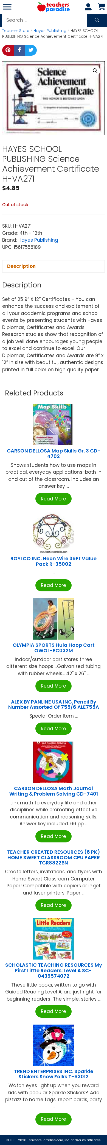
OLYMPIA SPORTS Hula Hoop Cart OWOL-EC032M (54, 648)
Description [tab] (21, 266)
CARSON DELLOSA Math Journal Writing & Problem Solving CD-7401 (53, 791)
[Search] (97, 20)
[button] (95, 71)
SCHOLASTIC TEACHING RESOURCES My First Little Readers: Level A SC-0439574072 (53, 970)
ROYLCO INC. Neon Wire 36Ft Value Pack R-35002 (53, 561)
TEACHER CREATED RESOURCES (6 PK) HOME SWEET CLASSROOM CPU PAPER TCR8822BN (53, 857)
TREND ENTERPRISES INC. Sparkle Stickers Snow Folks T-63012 (53, 1074)
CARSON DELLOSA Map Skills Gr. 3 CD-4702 (53, 453)
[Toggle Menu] (7, 6)
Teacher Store (15, 30)
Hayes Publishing (49, 30)
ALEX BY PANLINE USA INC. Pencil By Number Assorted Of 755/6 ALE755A (53, 704)
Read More (53, 498)
